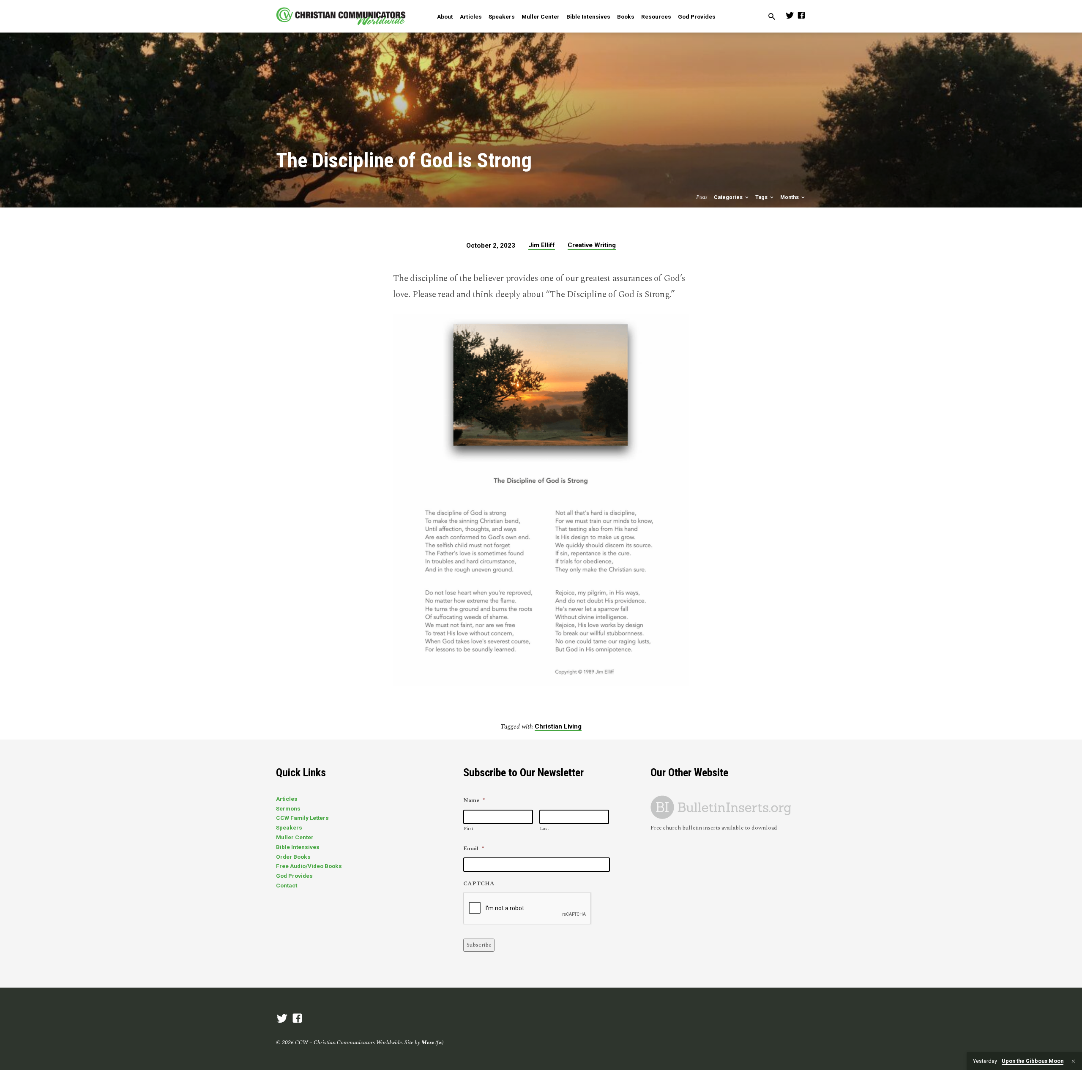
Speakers (502, 16)
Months (790, 197)
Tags (762, 197)
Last (544, 828)
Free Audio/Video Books (309, 866)
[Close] (1073, 1061)
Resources (656, 16)
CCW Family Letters (302, 817)
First (468, 828)
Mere (427, 1042)
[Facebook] (801, 16)
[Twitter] (790, 16)
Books (625, 16)
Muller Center (541, 16)
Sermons (288, 808)
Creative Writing (592, 245)
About (445, 16)
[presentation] (527, 908)
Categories (729, 197)
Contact (286, 885)
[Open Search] (771, 17)
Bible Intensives (588, 16)
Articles (471, 16)
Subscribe (479, 945)
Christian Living (558, 726)
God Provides (697, 16)
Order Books (293, 856)
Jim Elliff (541, 245)
